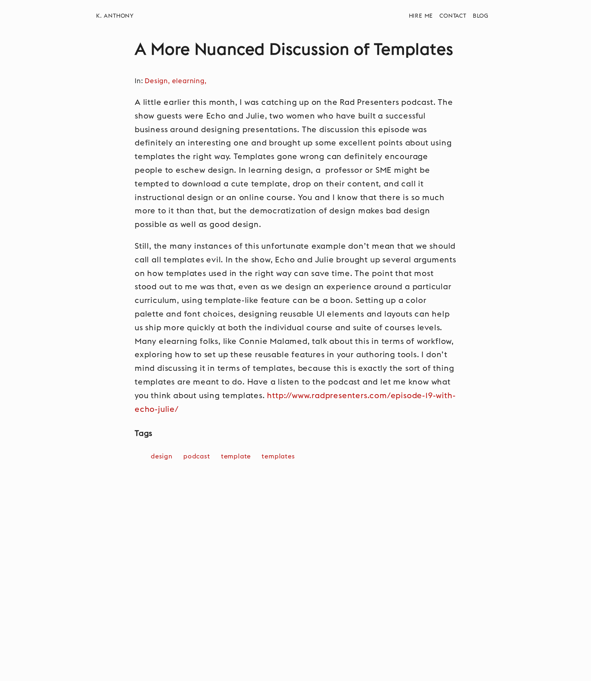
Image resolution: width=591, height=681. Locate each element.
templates (278, 456)
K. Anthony (115, 16)
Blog (480, 16)
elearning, (190, 81)
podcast (196, 456)
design (161, 456)
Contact (452, 16)
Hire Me (421, 16)
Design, (158, 81)
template (236, 456)
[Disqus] (295, 578)
